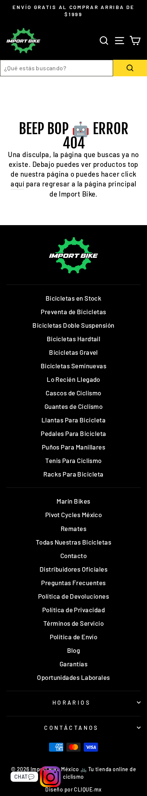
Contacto (73, 555)
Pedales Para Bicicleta (73, 433)
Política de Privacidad (73, 609)
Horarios (71, 702)
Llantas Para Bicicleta (73, 420)
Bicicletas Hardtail (74, 338)
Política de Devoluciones (73, 596)
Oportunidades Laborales (73, 677)
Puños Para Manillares (74, 447)
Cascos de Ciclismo (73, 392)
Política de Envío (74, 636)
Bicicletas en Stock (74, 298)
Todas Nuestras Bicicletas (74, 542)
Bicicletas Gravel (73, 352)
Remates (73, 528)
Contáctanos (71, 727)
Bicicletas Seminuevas (74, 365)
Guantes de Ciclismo (73, 406)
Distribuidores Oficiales (73, 569)
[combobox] (56, 68)
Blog (73, 650)
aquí (17, 184)
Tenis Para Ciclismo (73, 460)
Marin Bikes (73, 501)
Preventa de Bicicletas (73, 311)
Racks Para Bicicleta (73, 474)
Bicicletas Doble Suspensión (73, 325)
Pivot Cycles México (73, 514)
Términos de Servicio (73, 623)
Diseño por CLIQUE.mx (73, 789)
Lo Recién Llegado (73, 379)
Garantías (73, 663)
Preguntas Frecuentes (73, 582)
